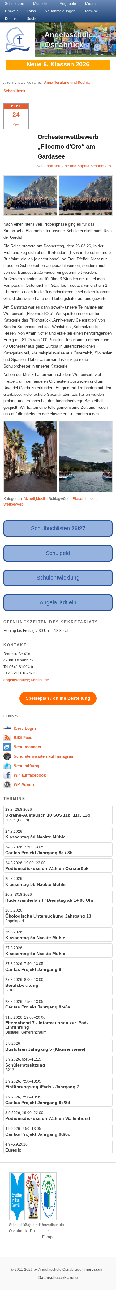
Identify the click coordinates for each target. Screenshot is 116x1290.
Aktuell (29, 499)
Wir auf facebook (29, 775)
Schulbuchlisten (58, 528)
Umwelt (11, 11)
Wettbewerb (13, 504)
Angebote (68, 4)
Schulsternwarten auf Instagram (43, 756)
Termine (91, 11)
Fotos (31, 11)
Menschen (42, 4)
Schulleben (14, 4)
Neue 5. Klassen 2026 (58, 64)
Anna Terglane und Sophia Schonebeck (77, 166)
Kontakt (11, 18)
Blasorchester (84, 499)
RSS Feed (22, 737)
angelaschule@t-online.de (26, 680)
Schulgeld (58, 553)
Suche (32, 18)
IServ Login (24, 728)
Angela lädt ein (58, 602)
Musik (41, 499)
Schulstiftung (25, 766)
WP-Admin (23, 784)
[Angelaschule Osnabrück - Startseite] (17, 48)
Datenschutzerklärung (58, 1277)
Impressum (94, 1269)
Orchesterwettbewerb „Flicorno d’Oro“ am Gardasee (67, 146)
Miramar (92, 4)
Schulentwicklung (58, 578)
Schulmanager (26, 747)
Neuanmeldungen (60, 11)
